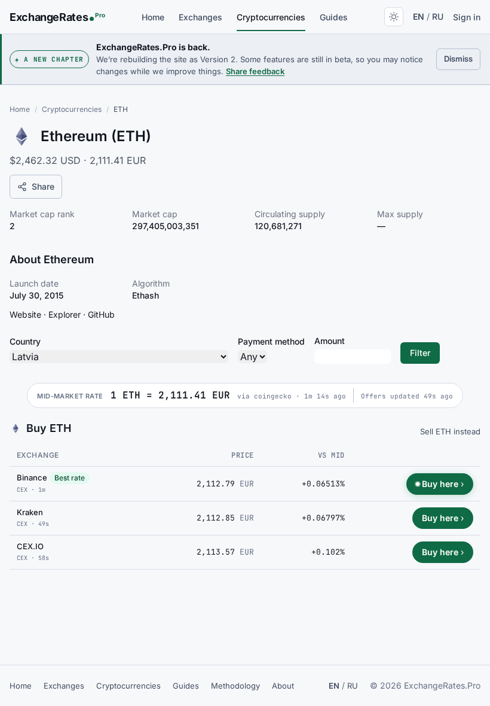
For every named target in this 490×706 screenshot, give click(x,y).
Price (242, 455)
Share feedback (255, 71)
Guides (334, 17)
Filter (420, 353)
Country (25, 341)
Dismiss (462, 58)
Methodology (235, 685)
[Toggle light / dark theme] (393, 16)
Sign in (466, 17)
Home (153, 17)
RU (437, 16)
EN (418, 16)
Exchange (38, 455)
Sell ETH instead (450, 431)
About (283, 685)
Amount (329, 341)
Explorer (64, 314)
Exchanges (200, 17)
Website (25, 314)
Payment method (271, 341)
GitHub (101, 314)
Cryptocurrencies (271, 17)
